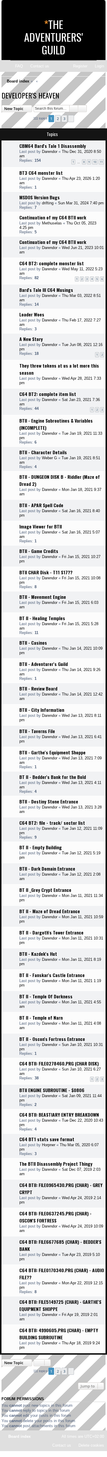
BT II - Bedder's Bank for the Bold (52, 776)
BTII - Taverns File (37, 731)
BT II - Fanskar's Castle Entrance (52, 975)
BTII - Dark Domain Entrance (47, 868)
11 (101, 162)
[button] (71, 118)
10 (94, 162)
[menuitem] (16, 66)
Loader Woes (31, 314)
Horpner (48, 1145)
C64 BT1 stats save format (46, 1139)
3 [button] (64, 118)
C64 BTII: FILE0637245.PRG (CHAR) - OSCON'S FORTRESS (55, 1217)
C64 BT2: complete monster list (51, 263)
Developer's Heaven (30, 95)
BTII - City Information (41, 709)
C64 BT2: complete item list (47, 393)
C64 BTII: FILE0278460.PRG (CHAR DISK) (59, 1063)
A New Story (31, 338)
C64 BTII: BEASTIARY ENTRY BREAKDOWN (59, 1114)
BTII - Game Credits (38, 550)
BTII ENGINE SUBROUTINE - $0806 (51, 1090)
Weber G (49, 458)
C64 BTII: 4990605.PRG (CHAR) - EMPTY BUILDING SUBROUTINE (58, 1334)
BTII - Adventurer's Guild (43, 663)
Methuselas (52, 223)
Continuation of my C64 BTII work (52, 217)
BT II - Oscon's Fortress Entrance (52, 1038)
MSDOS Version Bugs (39, 197)
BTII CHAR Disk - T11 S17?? (46, 572)
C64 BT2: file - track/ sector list (52, 822)
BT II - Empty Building (40, 847)
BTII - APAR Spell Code (41, 505)
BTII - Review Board (38, 688)
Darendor (49, 151)
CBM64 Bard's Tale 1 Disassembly (52, 145)
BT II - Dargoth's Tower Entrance (51, 932)
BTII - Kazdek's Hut (38, 953)
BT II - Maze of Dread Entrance (49, 911)
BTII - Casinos (33, 642)
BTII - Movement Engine (42, 596)
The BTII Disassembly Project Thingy (55, 1163)
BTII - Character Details (43, 452)
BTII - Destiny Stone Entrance (48, 801)
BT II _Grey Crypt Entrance (45, 889)
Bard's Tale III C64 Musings (46, 289)
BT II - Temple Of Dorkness (46, 996)
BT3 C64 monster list (41, 172)
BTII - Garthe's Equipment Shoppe (52, 752)
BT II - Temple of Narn (41, 1017)
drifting (48, 203)
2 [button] (58, 118)
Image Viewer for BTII (40, 526)
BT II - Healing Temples (42, 618)
